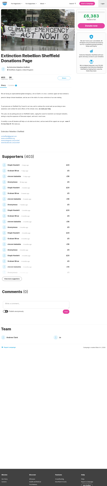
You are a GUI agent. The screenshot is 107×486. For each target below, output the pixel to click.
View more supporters (12, 279)
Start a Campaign (87, 4)
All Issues (32, 479)
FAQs (82, 479)
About (42, 4)
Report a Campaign (87, 482)
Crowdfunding (59, 479)
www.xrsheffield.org (8, 138)
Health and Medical (35, 482)
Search (71, 4)
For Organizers (16, 4)
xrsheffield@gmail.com (9, 136)
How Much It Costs (61, 482)
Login (102, 4)
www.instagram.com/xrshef (10, 140)
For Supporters (30, 4)
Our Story (5, 479)
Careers (4, 482)
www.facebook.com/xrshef (10, 142)
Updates (12, 85)
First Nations (33, 484)
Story (3, 85)
